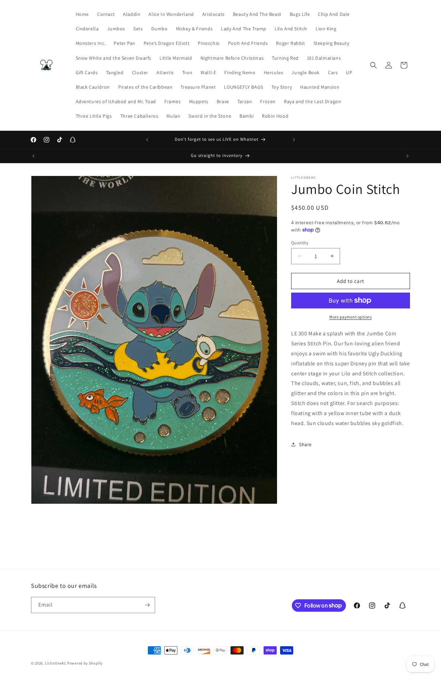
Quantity (299, 242)
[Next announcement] (293, 139)
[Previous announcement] (147, 139)
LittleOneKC (55, 663)
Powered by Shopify (85, 663)
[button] (373, 65)
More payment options (350, 316)
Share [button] (305, 444)
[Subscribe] (147, 605)
